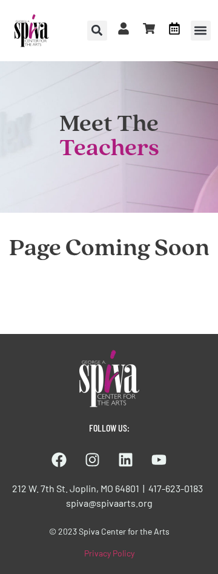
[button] (201, 31)
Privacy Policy (109, 553)
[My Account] (123, 28)
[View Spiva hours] (174, 28)
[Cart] (149, 28)
